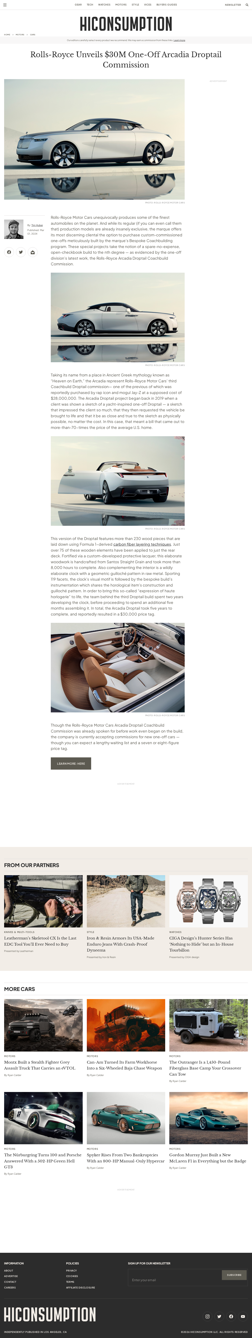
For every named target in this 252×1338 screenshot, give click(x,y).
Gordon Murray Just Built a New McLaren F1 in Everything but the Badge (207, 1158)
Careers (10, 1287)
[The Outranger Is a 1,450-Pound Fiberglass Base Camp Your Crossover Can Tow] (208, 1025)
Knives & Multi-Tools (19, 932)
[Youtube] (243, 1316)
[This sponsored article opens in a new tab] (43, 901)
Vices (148, 4)
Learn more (179, 40)
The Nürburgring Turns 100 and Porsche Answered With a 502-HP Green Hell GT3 (43, 1161)
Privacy (71, 1270)
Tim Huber (37, 225)
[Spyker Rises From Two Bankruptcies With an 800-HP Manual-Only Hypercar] (126, 1118)
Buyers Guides (167, 4)
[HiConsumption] (126, 24)
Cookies (72, 1276)
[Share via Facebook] (9, 252)
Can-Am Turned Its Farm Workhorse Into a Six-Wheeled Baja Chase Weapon (124, 1065)
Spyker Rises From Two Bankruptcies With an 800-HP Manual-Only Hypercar (126, 1158)
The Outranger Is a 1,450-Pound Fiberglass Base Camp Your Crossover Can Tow (205, 1068)
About (8, 1270)
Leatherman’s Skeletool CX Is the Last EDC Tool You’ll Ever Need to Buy (40, 941)
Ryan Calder (14, 1075)
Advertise (11, 1276)
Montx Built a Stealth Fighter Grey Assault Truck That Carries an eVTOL (39, 1065)
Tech (90, 4)
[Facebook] (231, 1316)
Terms (70, 1281)
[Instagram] (207, 1316)
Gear (78, 4)
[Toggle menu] (5, 5)
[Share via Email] (33, 252)
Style (135, 4)
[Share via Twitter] (21, 252)
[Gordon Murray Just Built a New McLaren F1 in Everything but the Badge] (208, 1118)
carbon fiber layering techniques (142, 544)
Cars (32, 35)
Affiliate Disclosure (80, 1287)
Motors (121, 4)
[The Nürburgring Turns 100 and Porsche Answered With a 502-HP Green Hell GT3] (43, 1118)
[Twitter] (219, 1316)
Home (7, 35)
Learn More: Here (71, 763)
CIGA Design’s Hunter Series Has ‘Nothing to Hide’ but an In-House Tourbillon (201, 944)
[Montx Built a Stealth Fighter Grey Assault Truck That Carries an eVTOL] (43, 1025)
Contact (10, 1281)
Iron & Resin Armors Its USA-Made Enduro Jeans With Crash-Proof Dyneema (120, 944)
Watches (104, 4)
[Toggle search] (247, 5)
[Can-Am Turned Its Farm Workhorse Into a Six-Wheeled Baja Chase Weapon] (126, 1025)
